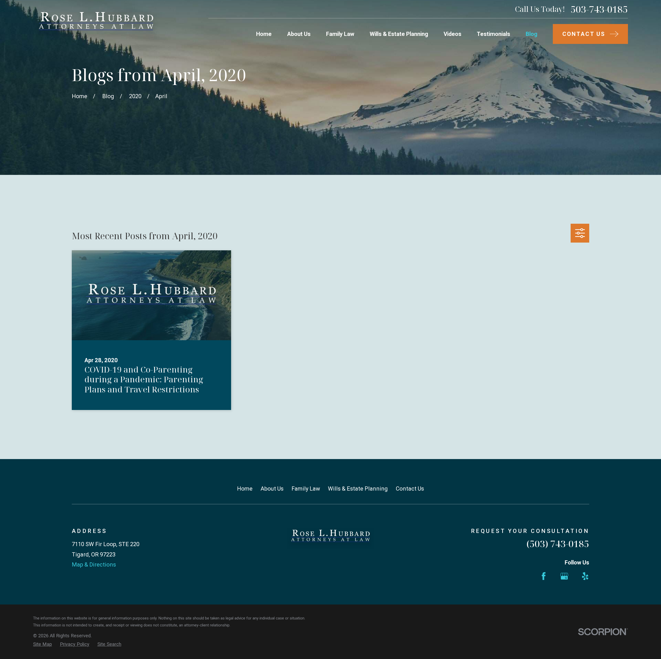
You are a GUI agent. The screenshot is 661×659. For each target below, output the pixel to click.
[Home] (96, 25)
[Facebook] (544, 576)
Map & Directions (94, 564)
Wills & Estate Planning (358, 488)
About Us (272, 488)
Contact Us (410, 488)
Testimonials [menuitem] (493, 34)
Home (245, 488)
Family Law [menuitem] (340, 34)
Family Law (306, 488)
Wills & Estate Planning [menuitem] (399, 34)
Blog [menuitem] (531, 34)
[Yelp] (585, 576)
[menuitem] (42, 644)
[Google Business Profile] (564, 576)
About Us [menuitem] (299, 34)
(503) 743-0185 (557, 543)
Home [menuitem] (264, 34)
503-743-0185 (599, 9)
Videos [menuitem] (452, 34)
